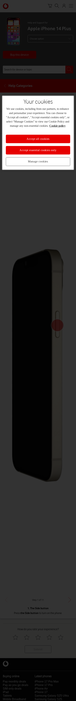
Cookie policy (57, 125)
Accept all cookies (38, 138)
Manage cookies (38, 161)
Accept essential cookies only (37, 150)
